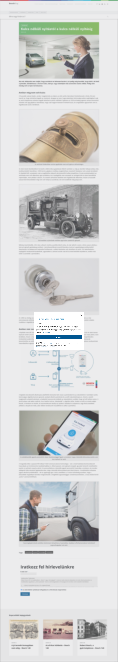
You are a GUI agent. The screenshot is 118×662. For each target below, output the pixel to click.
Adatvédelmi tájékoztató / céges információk (45, 346)
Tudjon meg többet (45, 332)
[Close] (81, 315)
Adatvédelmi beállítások (48, 343)
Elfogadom (59, 337)
